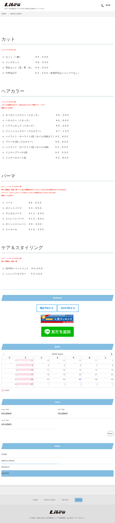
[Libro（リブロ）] (12, 4)
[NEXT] (111, 354)
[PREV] (4, 354)
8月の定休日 (6, 413)
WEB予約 (5, 473)
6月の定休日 (6, 424)
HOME (4, 454)
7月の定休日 (63, 413)
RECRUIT (5, 467)
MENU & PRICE (8, 461)
